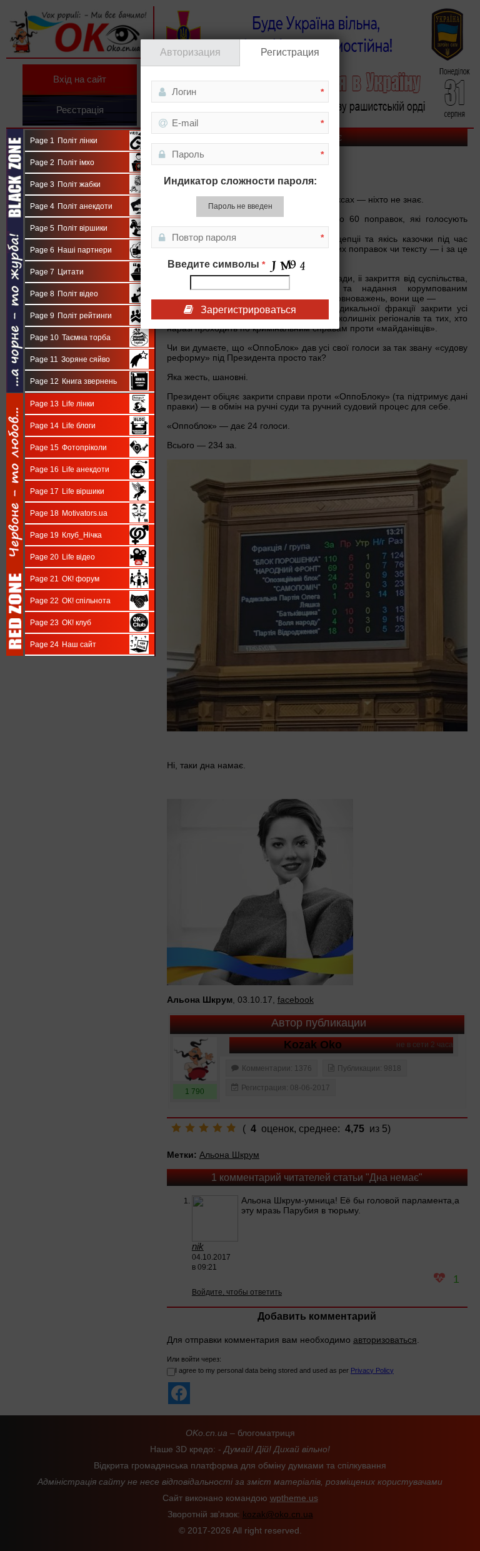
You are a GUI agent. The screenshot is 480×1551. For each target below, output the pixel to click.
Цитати (57, 272)
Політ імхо (62, 162)
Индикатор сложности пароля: (240, 181)
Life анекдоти (70, 469)
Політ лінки (64, 140)
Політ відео (64, 293)
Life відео (63, 557)
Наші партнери (71, 250)
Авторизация (190, 52)
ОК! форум (65, 579)
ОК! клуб (61, 622)
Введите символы (216, 264)
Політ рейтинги (71, 315)
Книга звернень (74, 381)
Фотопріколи (69, 447)
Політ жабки (65, 184)
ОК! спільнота (70, 600)
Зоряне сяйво (70, 359)
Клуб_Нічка (66, 535)
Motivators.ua (69, 513)
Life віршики (67, 491)
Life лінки (62, 403)
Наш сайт (63, 644)
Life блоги (63, 425)
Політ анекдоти (71, 206)
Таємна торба (70, 337)
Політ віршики (69, 228)
